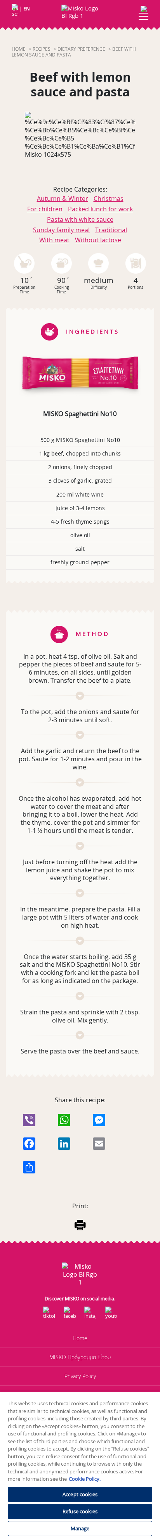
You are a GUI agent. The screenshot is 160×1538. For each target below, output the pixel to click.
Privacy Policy (80, 1376)
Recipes (41, 49)
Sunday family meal (61, 230)
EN (26, 8)
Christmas (108, 198)
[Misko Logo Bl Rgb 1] (79, 12)
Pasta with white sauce (80, 219)
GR (15, 8)
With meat (54, 240)
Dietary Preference (81, 49)
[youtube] (111, 1315)
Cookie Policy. (85, 1478)
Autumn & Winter (62, 198)
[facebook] (69, 1315)
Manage (80, 1528)
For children (45, 209)
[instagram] (90, 1315)
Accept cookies (80, 1494)
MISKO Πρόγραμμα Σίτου (80, 1357)
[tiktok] (49, 1315)
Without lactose (98, 240)
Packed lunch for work (100, 209)
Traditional (111, 230)
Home (19, 49)
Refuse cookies (80, 1511)
